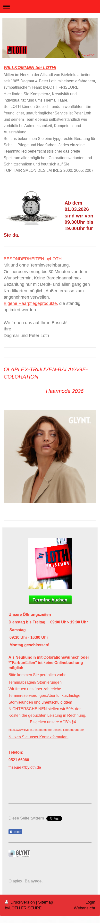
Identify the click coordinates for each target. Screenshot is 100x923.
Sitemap (45, 902)
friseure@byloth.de (24, 767)
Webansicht (84, 908)
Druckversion (22, 902)
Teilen (17, 832)
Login (90, 902)
